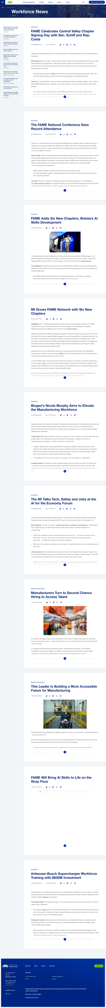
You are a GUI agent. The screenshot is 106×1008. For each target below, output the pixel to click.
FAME (53, 73)
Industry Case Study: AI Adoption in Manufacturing (72, 525)
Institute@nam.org (9, 985)
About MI (27, 966)
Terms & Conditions (36, 994)
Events (43, 966)
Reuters (45, 897)
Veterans (50, 2)
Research (52, 966)
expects (44, 909)
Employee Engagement (29, 2)
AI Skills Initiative (85, 261)
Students (41, 2)
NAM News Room (37, 44)
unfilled (60, 353)
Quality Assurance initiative (42, 183)
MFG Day (54, 979)
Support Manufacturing (97, 2)
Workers (59, 2)
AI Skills (68, 2)
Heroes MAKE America (31, 976)
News (35, 966)
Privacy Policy (28, 994)
